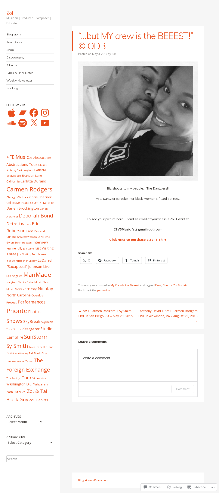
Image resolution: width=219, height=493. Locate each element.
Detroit (13, 223)
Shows (14, 320)
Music (38, 282)
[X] (34, 123)
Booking (12, 88)
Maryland (11, 282)
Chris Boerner (40, 197)
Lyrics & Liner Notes (19, 73)
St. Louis (17, 329)
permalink (103, 290)
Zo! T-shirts (180, 285)
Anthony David (14, 170)
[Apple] (11, 113)
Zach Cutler (13, 392)
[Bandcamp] (23, 113)
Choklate (22, 197)
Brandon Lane (32, 175)
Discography (15, 57)
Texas (29, 361)
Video (36, 378)
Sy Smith (17, 346)
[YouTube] (45, 123)
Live (46, 266)
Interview (40, 242)
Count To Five (38, 202)
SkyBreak (31, 321)
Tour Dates (14, 42)
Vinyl (43, 378)
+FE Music (17, 157)
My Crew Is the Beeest (125, 285)
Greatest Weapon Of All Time (33, 236)
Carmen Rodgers (29, 189)
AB (31, 157)
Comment (182, 389)
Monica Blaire (26, 282)
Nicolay (45, 289)
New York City (26, 289)
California (13, 181)
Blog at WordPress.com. (93, 480)
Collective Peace (17, 202)
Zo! (9, 13)
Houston (27, 242)
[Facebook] (34, 113)
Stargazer (31, 328)
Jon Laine (28, 248)
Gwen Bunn (13, 242)
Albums (11, 65)
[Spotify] (23, 123)
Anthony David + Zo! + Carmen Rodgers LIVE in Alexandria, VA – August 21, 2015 (168, 316)
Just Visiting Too (27, 254)
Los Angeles (14, 276)
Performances (32, 302)
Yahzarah (40, 384)
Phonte (16, 310)
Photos (167, 285)
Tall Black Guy (38, 353)
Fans (158, 285)
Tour (27, 378)
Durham (26, 224)
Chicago (11, 197)
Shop (10, 50)
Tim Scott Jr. (13, 378)
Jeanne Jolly (14, 248)
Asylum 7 (29, 170)
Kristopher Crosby (26, 260)
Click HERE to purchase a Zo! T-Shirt (138, 239)
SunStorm (36, 336)
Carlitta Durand (33, 181)
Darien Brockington (22, 208)
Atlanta (41, 170)
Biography (13, 34)
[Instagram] (45, 113)
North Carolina (18, 295)
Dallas (50, 202)
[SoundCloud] (11, 123)
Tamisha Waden (15, 361)
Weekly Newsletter (19, 80)
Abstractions (42, 157)
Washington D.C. (19, 384)
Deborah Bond (36, 215)
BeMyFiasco (13, 175)
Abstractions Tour (21, 164)
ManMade (37, 275)
